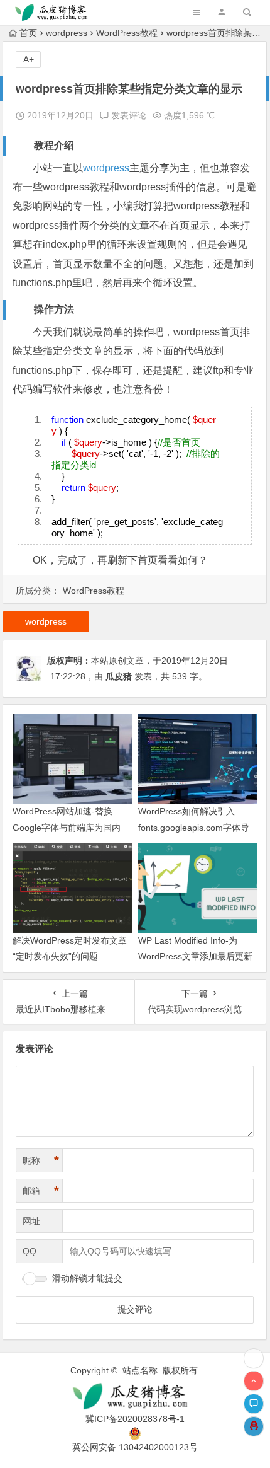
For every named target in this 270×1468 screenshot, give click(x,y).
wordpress (66, 33)
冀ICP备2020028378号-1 (135, 1419)
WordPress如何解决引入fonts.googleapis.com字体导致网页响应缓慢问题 (193, 827)
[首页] (254, 1358)
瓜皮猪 (118, 676)
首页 (28, 33)
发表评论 (127, 115)
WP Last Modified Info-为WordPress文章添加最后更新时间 (195, 956)
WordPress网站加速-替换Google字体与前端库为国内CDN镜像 (67, 827)
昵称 (41, 1160)
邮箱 (41, 1191)
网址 (31, 1221)
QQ (29, 1251)
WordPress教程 (127, 33)
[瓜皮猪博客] (135, 1396)
